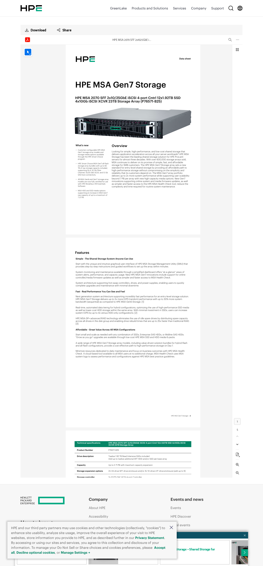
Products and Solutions (150, 8)
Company (198, 8)
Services (179, 8)
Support (217, 8)
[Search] (230, 8)
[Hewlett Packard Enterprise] (31, 8)
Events (176, 508)
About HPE (97, 508)
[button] (171, 528)
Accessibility (98, 516)
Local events (180, 525)
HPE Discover (181, 516)
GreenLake (118, 8)
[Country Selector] (240, 8)
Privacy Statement (149, 538)
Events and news (187, 499)
